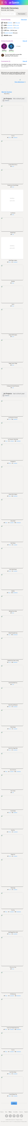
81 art (10, 1073)
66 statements (18, 1029)
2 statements (15, 137)
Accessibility (15, 1111)
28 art (10, 544)
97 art (6, 911)
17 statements (18, 771)
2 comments (12, 911)
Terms (6, 1111)
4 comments (12, 995)
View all (25, 41)
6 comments (15, 749)
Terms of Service (17, 1121)
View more (24, 19)
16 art (13, 166)
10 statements (15, 592)
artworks (10, 22)
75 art (10, 749)
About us (2, 1111)
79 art (6, 771)
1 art (13, 234)
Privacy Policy (24, 1121)
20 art (10, 137)
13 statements (15, 634)
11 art (10, 419)
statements (10, 28)
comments (9, 25)
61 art (10, 933)
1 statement (15, 812)
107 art (9, 831)
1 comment (15, 463)
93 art (10, 706)
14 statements (18, 522)
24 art (13, 612)
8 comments (15, 706)
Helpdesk (26, 1111)
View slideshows (19, 82)
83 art (6, 1029)
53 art (13, 214)
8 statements (15, 662)
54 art (10, 1095)
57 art (13, 684)
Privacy (10, 1111)
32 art (10, 662)
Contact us (21, 1111)
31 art (10, 728)
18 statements (18, 1051)
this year (17, 22)
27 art (9, 634)
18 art (10, 812)
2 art (13, 387)
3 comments (15, 831)
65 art (9, 592)
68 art (10, 463)
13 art (13, 336)
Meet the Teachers (7, 92)
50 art (6, 522)
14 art (13, 186)
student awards (9, 33)
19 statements (18, 911)
